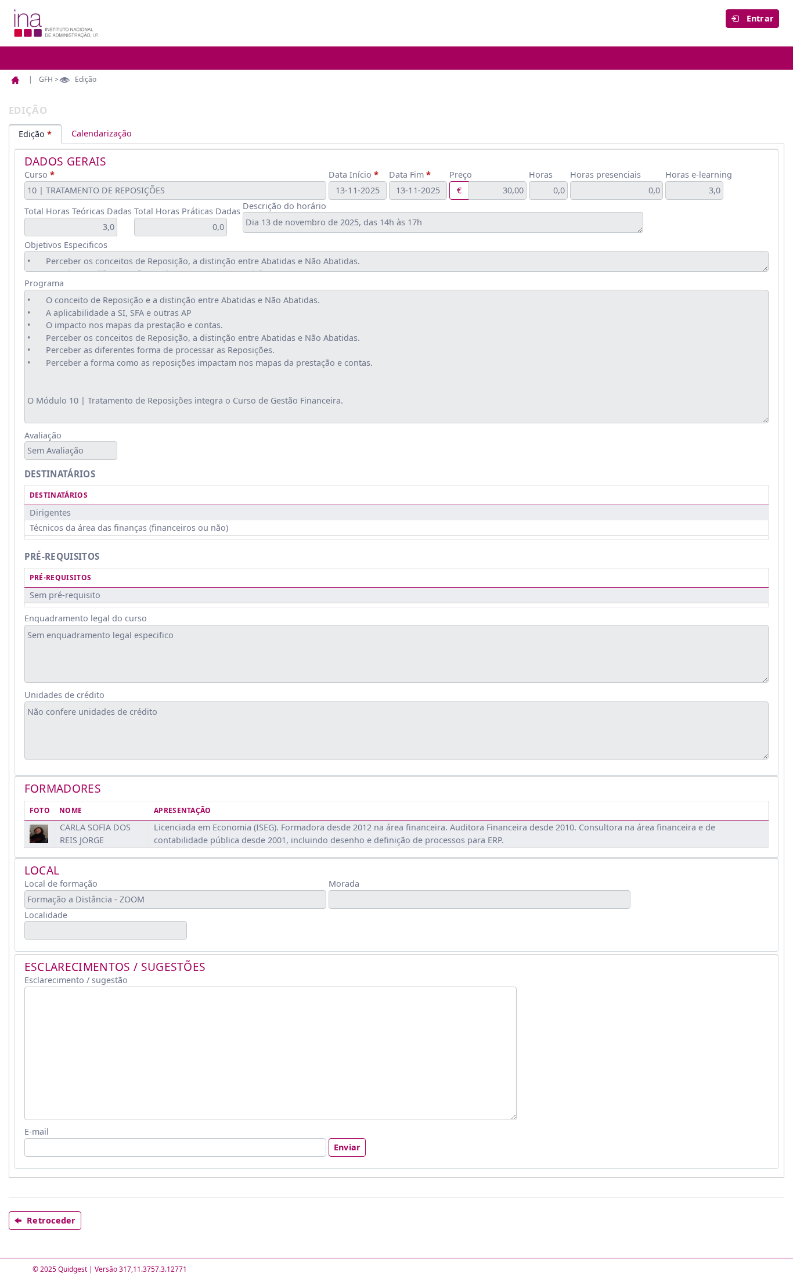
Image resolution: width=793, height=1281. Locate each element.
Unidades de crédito (64, 694)
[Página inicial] (17, 79)
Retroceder (51, 1220)
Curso (36, 174)
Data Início (350, 174)
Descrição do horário (284, 205)
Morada (344, 883)
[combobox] (175, 190)
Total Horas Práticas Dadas (187, 211)
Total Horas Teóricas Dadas (78, 211)
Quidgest (72, 1269)
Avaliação (43, 435)
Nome (70, 810)
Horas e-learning (698, 174)
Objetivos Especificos (65, 244)
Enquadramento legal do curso (85, 618)
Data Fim (406, 174)
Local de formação (61, 883)
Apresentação (182, 810)
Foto (40, 810)
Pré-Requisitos (60, 577)
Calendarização (101, 133)
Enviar (347, 1147)
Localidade (45, 914)
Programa (44, 283)
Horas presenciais (605, 174)
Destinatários (59, 495)
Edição (32, 133)
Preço (460, 174)
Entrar (759, 18)
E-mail (36, 1131)
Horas (541, 174)
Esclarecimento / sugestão (76, 979)
